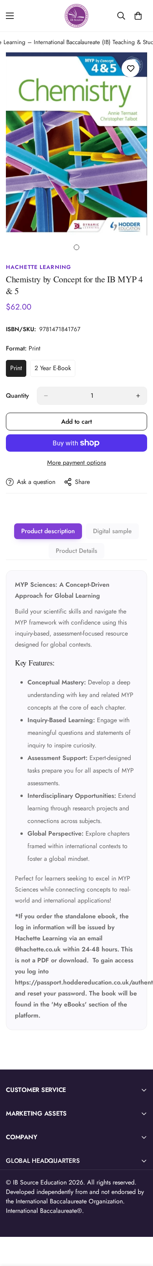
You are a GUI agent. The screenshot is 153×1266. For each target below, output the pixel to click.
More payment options (76, 462)
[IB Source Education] (76, 16)
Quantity (17, 395)
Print (18, 370)
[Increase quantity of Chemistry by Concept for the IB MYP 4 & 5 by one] (138, 395)
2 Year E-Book (55, 370)
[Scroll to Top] (139, 1224)
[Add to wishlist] (130, 68)
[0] (138, 16)
